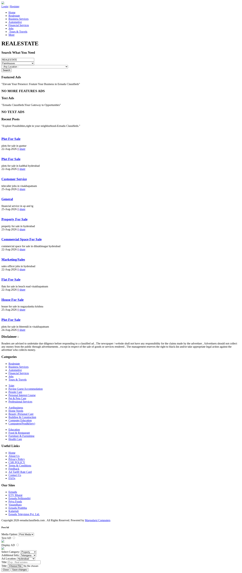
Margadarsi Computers (97, 520)
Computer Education (20, 420)
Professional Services (20, 401)
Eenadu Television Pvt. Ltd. (24, 514)
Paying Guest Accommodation (26, 388)
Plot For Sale (10, 139)
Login (4, 6)
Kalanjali (14, 511)
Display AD (8, 545)
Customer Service (14, 179)
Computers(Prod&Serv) (22, 423)
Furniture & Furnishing (21, 435)
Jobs (11, 28)
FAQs (12, 478)
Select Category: (10, 551)
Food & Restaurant (19, 432)
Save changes (19, 569)
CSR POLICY (17, 462)
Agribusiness (16, 407)
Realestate (14, 15)
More (12, 34)
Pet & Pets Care (17, 398)
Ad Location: (8, 558)
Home (12, 12)
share (22, 148)
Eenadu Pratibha (18, 507)
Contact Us (15, 475)
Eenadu (13, 491)
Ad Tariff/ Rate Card (20, 471)
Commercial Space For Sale (21, 239)
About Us (14, 455)
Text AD (6, 538)
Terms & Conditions (20, 465)
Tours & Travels (18, 31)
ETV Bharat (15, 495)
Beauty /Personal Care (21, 413)
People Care (15, 392)
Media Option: (9, 534)
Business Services (19, 18)
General (7, 199)
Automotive (15, 22)
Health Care (15, 439)
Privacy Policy (17, 459)
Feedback (14, 468)
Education (14, 429)
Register (14, 6)
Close (6, 569)
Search (6, 70)
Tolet (11, 385)
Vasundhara (15, 504)
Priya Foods (15, 501)
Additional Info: (10, 555)
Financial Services (19, 25)
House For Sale (12, 300)
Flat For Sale (10, 279)
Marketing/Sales (13, 259)
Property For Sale (14, 219)
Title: (4, 562)
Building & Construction (22, 417)
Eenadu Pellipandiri (19, 498)
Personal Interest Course (22, 395)
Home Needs (16, 410)
